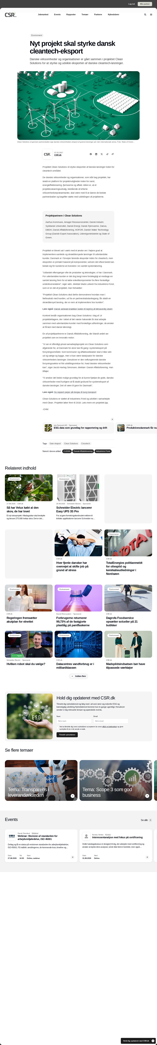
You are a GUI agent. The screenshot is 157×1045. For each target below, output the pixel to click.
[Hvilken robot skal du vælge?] (29, 648)
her (106, 402)
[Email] (107, 154)
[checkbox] (58, 728)
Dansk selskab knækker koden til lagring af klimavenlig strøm (83, 309)
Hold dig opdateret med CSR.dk (136, 1041)
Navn (58, 716)
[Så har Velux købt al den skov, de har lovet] (29, 497)
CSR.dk (57, 155)
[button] (112, 419)
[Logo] (10, 14)
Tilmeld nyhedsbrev (67, 735)
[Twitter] (101, 154)
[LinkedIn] (96, 154)
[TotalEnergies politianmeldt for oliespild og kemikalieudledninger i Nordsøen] (128, 552)
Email (95, 716)
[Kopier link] (113, 154)
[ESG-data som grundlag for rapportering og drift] (78, 428)
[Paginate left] (7, 780)
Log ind (131, 4)
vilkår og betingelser (109, 727)
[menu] (151, 15)
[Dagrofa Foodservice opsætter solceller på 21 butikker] (128, 606)
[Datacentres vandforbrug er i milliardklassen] (78, 650)
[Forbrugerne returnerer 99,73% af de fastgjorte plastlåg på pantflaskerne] (78, 606)
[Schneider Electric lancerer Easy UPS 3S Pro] (78, 497)
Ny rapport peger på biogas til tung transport (75, 392)
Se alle (144, 820)
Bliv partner (145, 4)
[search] (145, 15)
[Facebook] (90, 154)
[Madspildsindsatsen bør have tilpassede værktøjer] (128, 650)
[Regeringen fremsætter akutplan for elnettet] (29, 604)
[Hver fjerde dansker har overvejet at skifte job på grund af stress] (78, 550)
